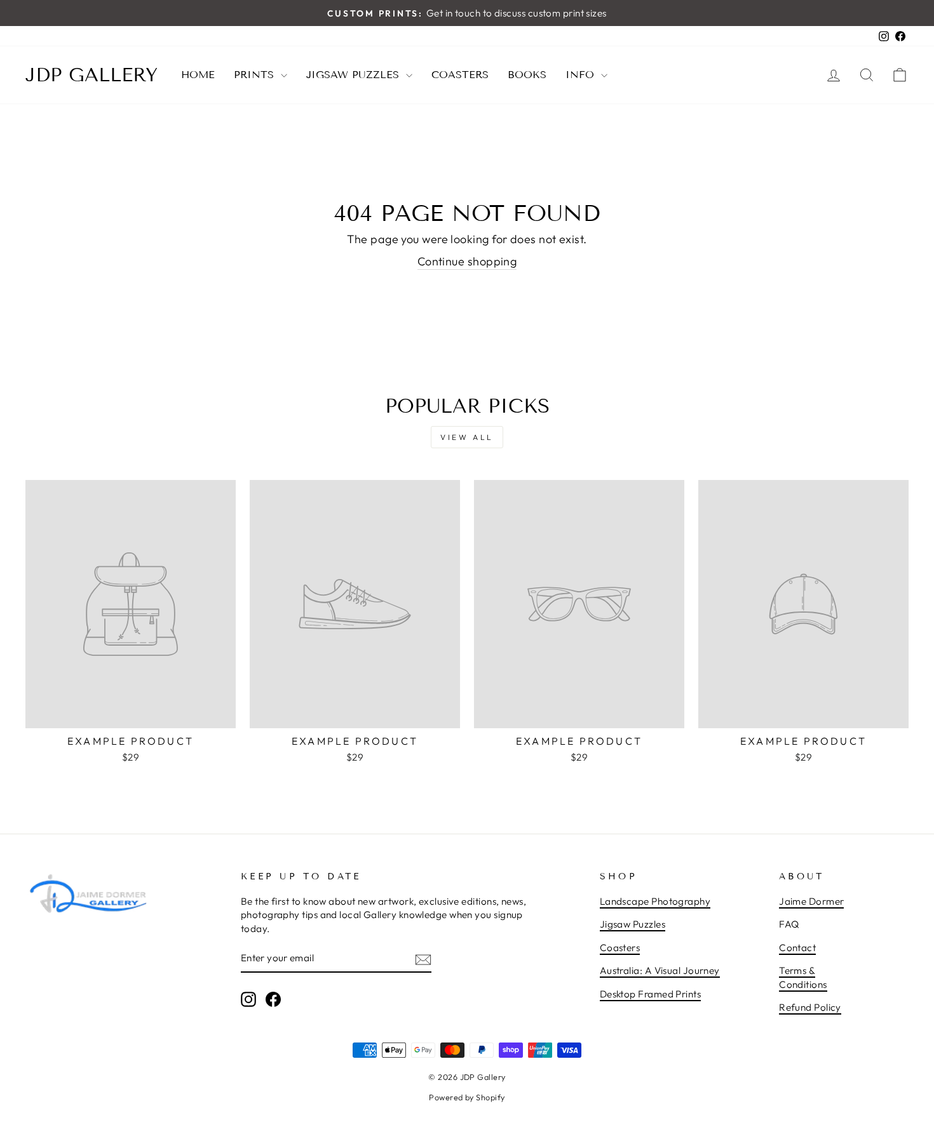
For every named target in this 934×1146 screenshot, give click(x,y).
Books (527, 75)
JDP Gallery (91, 74)
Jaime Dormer (811, 901)
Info (581, 75)
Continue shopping (467, 261)
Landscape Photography (655, 901)
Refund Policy (810, 1007)
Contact (797, 948)
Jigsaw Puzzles (354, 75)
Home (198, 75)
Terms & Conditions (803, 977)
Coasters (460, 75)
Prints (256, 75)
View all (467, 437)
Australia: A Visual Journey (660, 970)
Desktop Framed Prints (650, 994)
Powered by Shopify (466, 1097)
